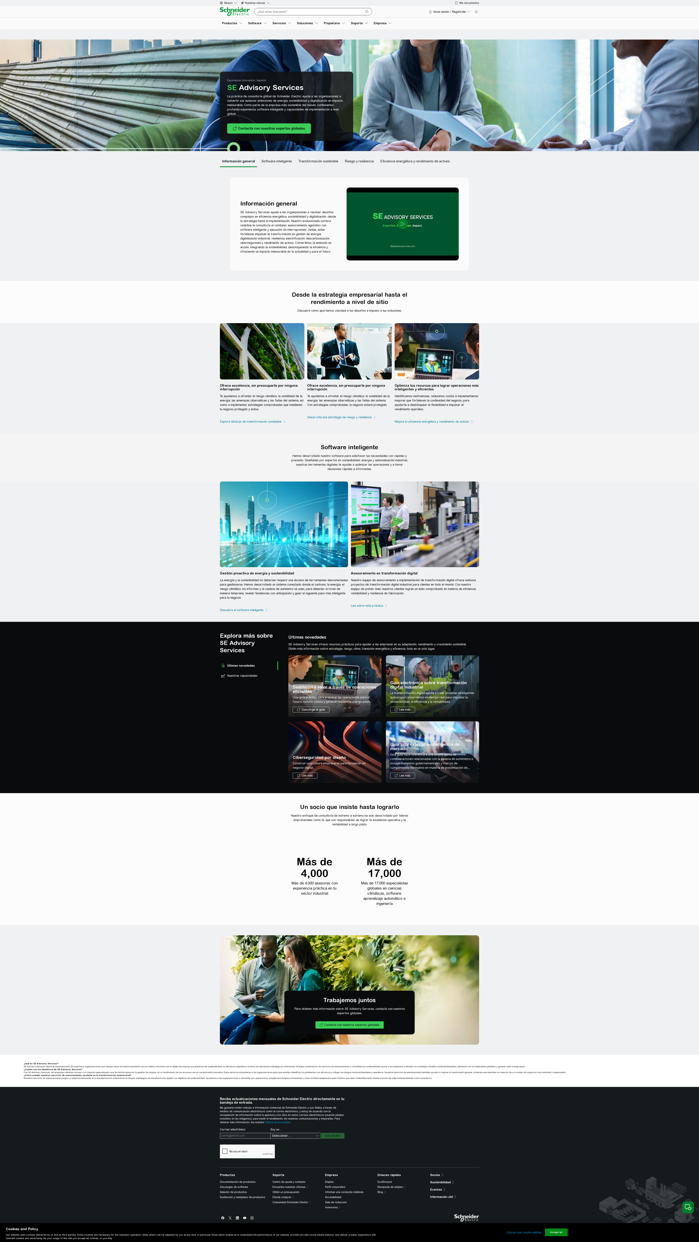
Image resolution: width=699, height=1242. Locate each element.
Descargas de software (234, 1187)
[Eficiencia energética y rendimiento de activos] (415, 161)
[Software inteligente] (276, 161)
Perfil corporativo (335, 1187)
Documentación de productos (238, 1181)
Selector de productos (233, 1192)
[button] (349, 1025)
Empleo (329, 1181)
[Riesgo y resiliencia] (359, 161)
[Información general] (238, 161)
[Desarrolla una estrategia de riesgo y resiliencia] (341, 417)
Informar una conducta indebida (344, 1192)
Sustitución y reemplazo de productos (242, 1197)
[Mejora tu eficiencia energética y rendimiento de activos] (434, 422)
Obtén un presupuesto (286, 1192)
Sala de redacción (336, 1202)
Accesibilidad (333, 1197)
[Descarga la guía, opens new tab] (311, 710)
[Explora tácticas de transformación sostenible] (253, 422)
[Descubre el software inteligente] (244, 610)
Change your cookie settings (524, 1232)
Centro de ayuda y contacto (289, 1181)
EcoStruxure (385, 1181)
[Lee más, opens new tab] (402, 710)
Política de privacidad (277, 1122)
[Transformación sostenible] (318, 161)
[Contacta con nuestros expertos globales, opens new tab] (269, 128)
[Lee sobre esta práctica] (369, 606)
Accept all (556, 1232)
